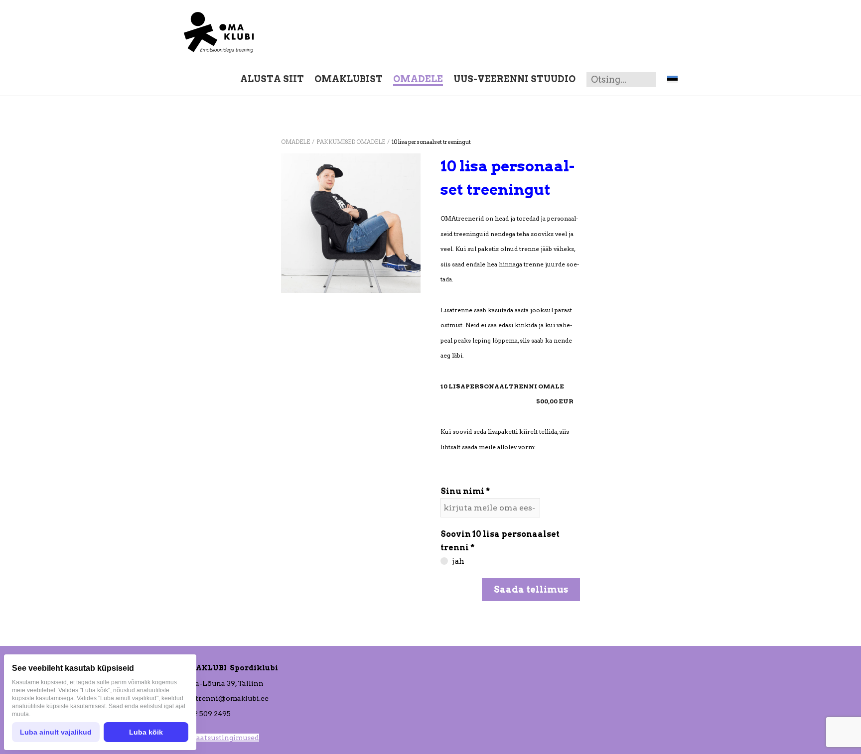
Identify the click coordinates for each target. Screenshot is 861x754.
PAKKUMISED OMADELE (350, 141)
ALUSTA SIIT (272, 79)
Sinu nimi (462, 491)
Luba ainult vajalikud (56, 732)
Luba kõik (146, 732)
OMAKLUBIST (348, 79)
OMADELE (418, 79)
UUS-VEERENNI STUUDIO (514, 79)
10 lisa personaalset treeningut (431, 141)
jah (458, 561)
